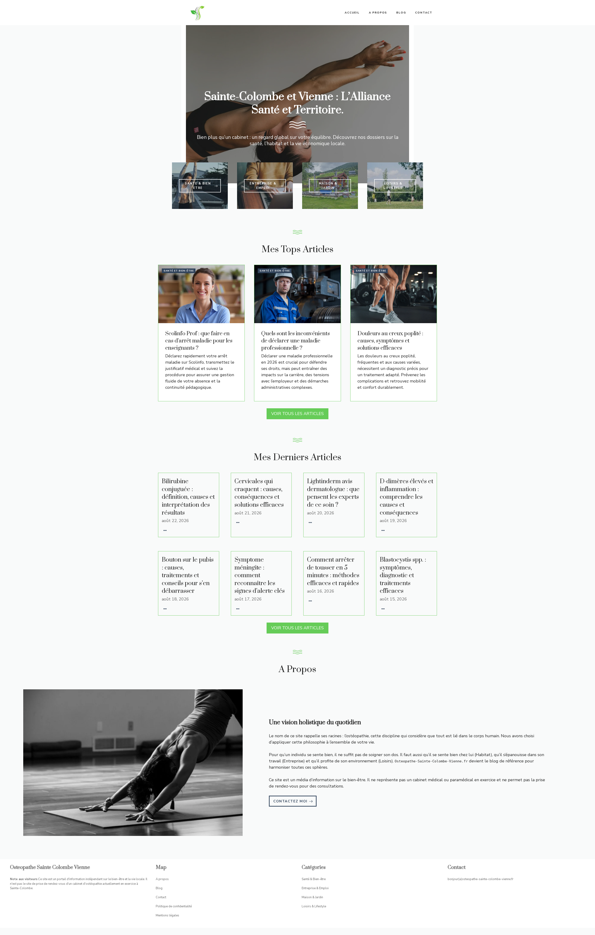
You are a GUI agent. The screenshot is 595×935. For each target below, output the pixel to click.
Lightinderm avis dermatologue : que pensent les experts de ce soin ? (333, 493)
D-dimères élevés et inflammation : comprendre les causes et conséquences (406, 497)
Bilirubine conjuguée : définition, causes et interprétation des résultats (188, 497)
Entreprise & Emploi (315, 888)
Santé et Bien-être (179, 270)
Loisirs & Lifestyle (314, 906)
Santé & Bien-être (314, 879)
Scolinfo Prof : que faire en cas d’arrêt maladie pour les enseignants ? (198, 341)
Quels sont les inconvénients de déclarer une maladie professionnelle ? (295, 341)
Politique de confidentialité (174, 906)
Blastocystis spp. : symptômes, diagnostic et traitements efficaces (403, 575)
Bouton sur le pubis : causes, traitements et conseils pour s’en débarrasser (188, 575)
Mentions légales (167, 915)
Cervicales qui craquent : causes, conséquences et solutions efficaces (259, 493)
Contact (423, 12)
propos (164, 879)
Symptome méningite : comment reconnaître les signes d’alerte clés (260, 575)
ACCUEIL (352, 12)
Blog (401, 12)
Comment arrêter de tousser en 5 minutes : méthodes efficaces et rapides (333, 571)
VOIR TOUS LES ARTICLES (297, 413)
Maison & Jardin (312, 897)
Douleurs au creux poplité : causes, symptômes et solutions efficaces (390, 341)
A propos (378, 12)
